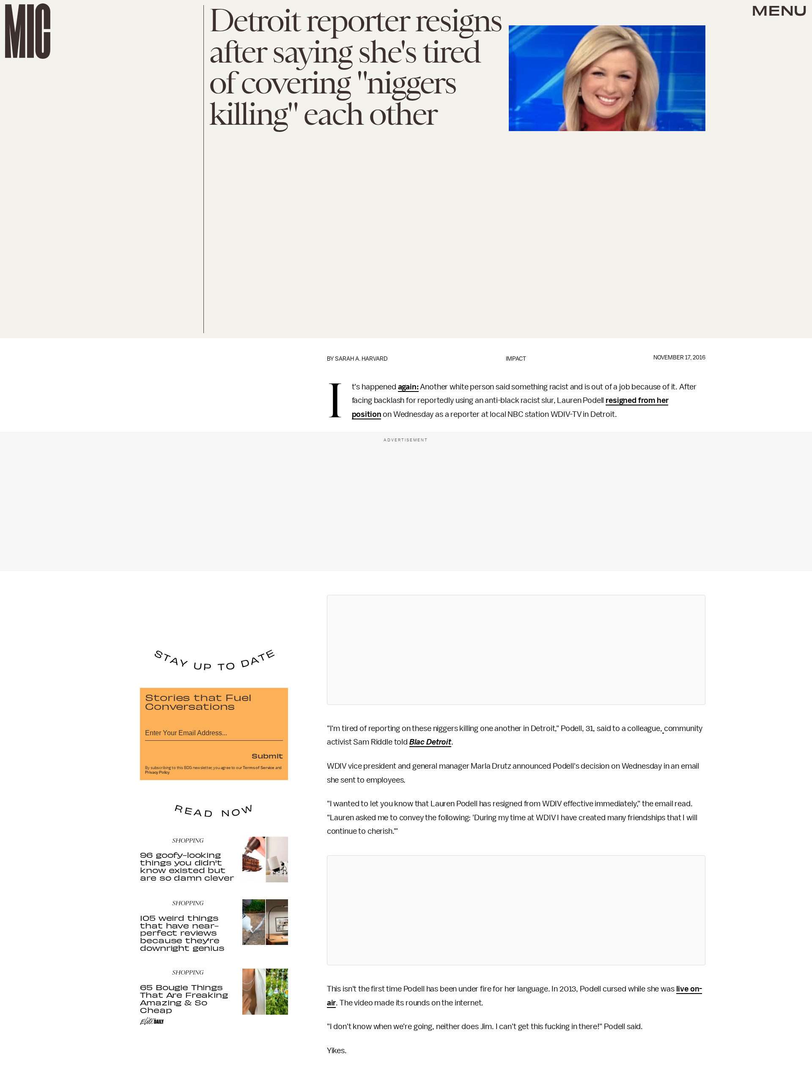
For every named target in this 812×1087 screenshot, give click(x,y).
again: (408, 387)
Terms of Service (258, 768)
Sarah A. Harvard (361, 359)
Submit (267, 755)
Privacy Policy (157, 772)
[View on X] (516, 650)
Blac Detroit (430, 742)
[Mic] (27, 31)
